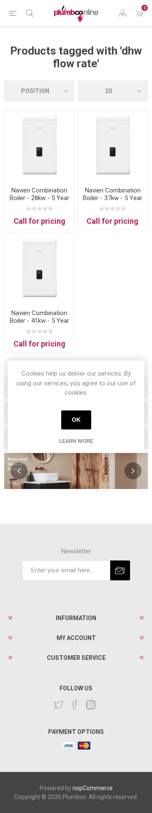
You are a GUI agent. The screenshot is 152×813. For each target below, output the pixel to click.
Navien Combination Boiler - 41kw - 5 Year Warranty (39, 320)
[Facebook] (74, 704)
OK (76, 419)
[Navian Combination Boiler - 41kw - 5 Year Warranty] (39, 268)
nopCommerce (93, 788)
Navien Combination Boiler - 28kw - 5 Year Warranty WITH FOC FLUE (39, 202)
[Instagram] (91, 704)
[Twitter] (58, 704)
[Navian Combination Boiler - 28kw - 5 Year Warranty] (39, 145)
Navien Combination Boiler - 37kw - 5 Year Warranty (112, 198)
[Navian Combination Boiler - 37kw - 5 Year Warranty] (112, 145)
